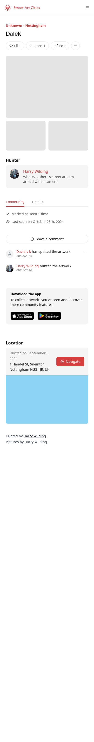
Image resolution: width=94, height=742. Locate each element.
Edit (62, 45)
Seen (39, 45)
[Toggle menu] (87, 8)
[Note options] (85, 252)
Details (37, 201)
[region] (47, 399)
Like (17, 45)
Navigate (73, 361)
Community (15, 201)
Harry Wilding (35, 171)
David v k (23, 251)
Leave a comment (49, 239)
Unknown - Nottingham (26, 25)
